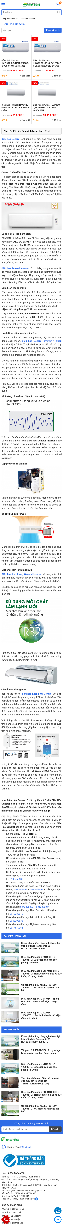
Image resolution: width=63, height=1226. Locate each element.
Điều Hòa (15, 19)
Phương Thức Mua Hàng (12, 1209)
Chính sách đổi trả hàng (12, 1223)
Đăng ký (55, 1129)
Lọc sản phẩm (54, 30)
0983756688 (26, 1147)
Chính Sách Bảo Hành (11, 1216)
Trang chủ (5, 19)
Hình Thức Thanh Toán (11, 1212)
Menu (3, 4)
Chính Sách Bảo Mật (10, 1219)
